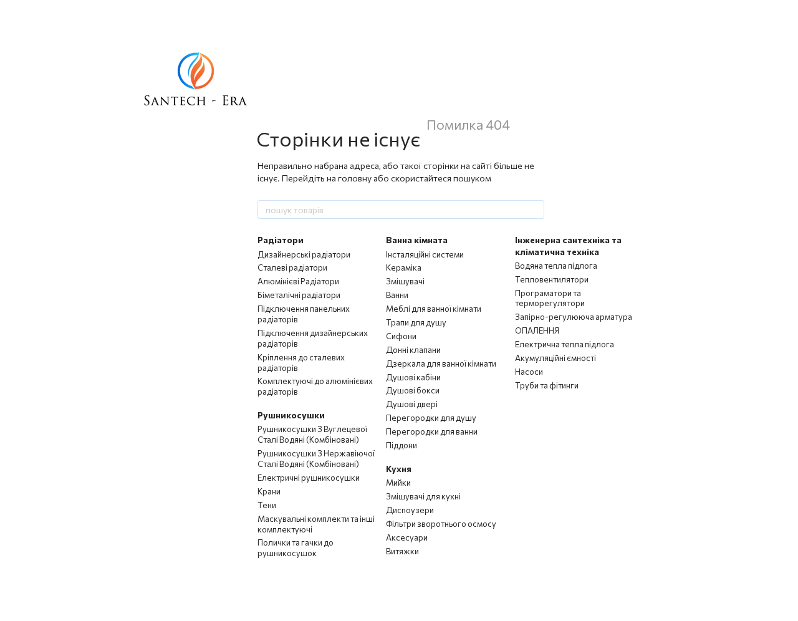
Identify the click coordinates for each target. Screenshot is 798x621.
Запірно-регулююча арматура (573, 317)
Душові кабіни (413, 377)
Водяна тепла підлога (556, 266)
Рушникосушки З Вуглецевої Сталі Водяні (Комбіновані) (312, 434)
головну (355, 178)
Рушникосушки (291, 415)
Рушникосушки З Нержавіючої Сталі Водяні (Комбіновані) (316, 458)
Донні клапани (413, 350)
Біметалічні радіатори (298, 295)
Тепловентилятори (552, 279)
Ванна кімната (417, 239)
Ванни (397, 295)
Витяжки (402, 551)
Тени (266, 505)
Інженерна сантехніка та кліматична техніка (568, 245)
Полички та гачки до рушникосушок (295, 547)
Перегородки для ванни (432, 431)
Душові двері (412, 404)
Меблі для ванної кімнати (433, 309)
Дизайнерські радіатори (303, 254)
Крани (269, 491)
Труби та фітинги (547, 385)
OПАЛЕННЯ (537, 330)
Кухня (398, 468)
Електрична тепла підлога (564, 344)
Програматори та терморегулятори (550, 298)
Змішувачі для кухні (423, 496)
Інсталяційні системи (425, 254)
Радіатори (280, 239)
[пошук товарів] (534, 209)
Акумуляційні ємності (555, 358)
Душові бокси (413, 390)
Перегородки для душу (431, 418)
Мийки (398, 483)
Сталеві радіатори (292, 267)
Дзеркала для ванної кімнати (441, 363)
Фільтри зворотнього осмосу (441, 524)
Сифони (401, 336)
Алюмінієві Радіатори (298, 281)
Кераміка (403, 267)
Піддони (401, 445)
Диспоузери (410, 510)
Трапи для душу (416, 322)
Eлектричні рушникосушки (308, 478)
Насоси (529, 372)
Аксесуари (407, 537)
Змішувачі (405, 281)
